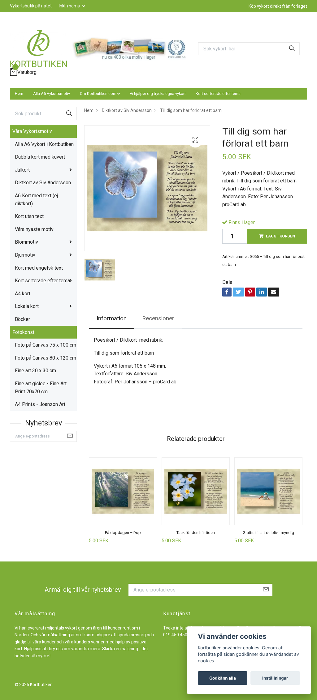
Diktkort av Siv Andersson (43, 183)
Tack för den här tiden (195, 532)
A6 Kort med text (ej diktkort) (36, 200)
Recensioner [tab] (158, 318)
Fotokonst (23, 332)
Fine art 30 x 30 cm (35, 370)
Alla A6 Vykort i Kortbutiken (44, 144)
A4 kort (22, 294)
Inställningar (275, 678)
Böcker (22, 319)
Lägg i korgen (280, 236)
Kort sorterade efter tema (218, 93)
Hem (19, 93)
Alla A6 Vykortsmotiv (51, 93)
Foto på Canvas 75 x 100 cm (45, 345)
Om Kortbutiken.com (98, 93)
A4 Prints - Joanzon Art (40, 404)
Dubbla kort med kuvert (40, 157)
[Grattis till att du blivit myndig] (268, 491)
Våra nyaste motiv (34, 229)
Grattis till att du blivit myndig (268, 532)
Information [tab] (112, 318)
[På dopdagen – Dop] (123, 491)
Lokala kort (27, 306)
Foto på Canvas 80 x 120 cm (45, 358)
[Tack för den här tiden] (195, 491)
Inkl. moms (70, 5)
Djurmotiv (25, 255)
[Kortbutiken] (38, 48)
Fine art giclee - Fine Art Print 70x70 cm (41, 388)
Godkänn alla (222, 678)
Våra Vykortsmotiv (32, 131)
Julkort (22, 170)
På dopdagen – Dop (123, 532)
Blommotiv (26, 242)
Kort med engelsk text (39, 268)
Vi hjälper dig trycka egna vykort (158, 93)
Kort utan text (29, 216)
